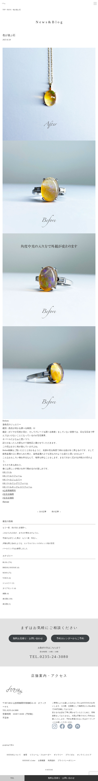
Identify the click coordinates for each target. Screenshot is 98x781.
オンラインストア (84, 755)
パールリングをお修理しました (15, 549)
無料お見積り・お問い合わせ (28, 638)
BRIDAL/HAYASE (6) (11, 568)
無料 (61, 778)
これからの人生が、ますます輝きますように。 (21, 533)
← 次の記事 (41, 512)
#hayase (6, 502)
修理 (25, 755)
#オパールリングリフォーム (15, 483)
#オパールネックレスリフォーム (17, 487)
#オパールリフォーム (12, 476)
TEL (12, 778)
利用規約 (51, 760)
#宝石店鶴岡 (8, 494)
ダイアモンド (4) (9, 588)
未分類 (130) (7, 599)
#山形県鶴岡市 (9, 490)
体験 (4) (6, 594)
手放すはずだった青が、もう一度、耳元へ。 (20, 538)
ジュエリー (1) (8, 583)
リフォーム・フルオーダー (40, 755)
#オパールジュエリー (12, 479)
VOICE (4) (7, 578)
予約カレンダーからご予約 (70, 638)
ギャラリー (58, 755)
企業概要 (41, 760)
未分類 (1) (7, 604)
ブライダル (69, 755)
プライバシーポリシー (67, 760)
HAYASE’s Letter (28, 760)
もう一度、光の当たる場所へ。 (15, 528)
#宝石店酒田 (8, 498)
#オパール (7, 472)
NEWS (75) (7, 573)
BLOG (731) (7, 562)
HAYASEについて (14, 755)
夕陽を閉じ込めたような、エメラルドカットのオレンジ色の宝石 (28, 543)
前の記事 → (56, 512)
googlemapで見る (8, 745)
